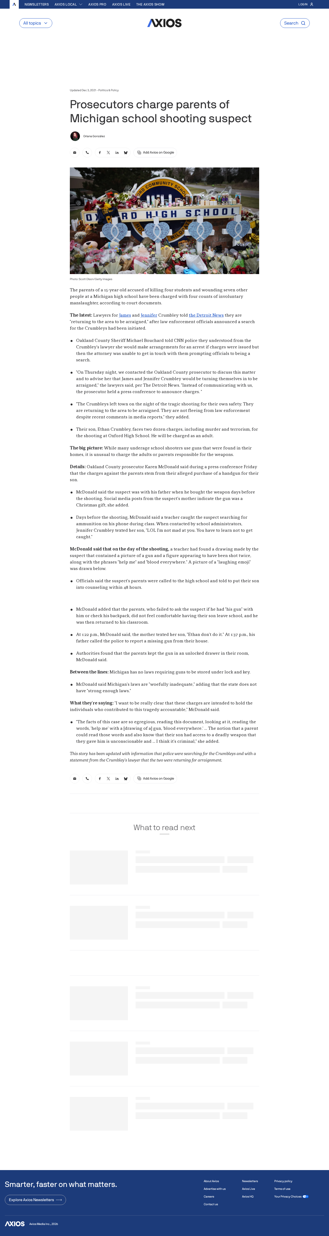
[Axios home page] (14, 4)
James (125, 315)
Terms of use (282, 1188)
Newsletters (37, 4)
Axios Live (121, 4)
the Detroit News (206, 315)
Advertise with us (215, 1188)
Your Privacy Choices (288, 1196)
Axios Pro (97, 4)
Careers (209, 1196)
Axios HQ (247, 1196)
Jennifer (149, 315)
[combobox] (69, 4)
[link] (75, 152)
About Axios (211, 1181)
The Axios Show (150, 4)
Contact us (211, 1204)
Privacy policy (283, 1181)
